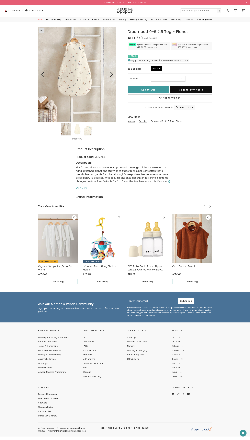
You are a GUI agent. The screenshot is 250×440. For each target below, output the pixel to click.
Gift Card (42, 403)
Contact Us (88, 342)
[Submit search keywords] (219, 11)
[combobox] (168, 79)
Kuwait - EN (177, 355)
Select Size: (134, 69)
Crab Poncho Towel (183, 266)
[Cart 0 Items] (243, 11)
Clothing (131, 337)
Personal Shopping (92, 376)
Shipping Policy (45, 407)
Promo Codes (45, 368)
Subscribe (186, 301)
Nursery (131, 346)
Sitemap (87, 372)
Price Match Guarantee (49, 350)
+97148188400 (148, 315)
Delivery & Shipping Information (53, 337)
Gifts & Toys (133, 359)
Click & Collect (45, 412)
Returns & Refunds (47, 342)
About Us (87, 355)
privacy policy (176, 310)
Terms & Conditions (48, 346)
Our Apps (42, 363)
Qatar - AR (177, 376)
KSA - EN (176, 363)
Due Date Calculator (93, 363)
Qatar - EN (177, 372)
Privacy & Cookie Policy (49, 355)
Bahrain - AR (178, 350)
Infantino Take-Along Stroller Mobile (99, 268)
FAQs (85, 346)
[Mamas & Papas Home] (125, 11)
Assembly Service (47, 359)
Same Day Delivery (47, 416)
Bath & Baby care (135, 355)
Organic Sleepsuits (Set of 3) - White (56, 268)
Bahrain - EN (178, 346)
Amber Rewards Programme (52, 372)
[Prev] (42, 74)
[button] (40, 19)
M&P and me (89, 359)
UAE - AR (176, 342)
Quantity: (133, 79)
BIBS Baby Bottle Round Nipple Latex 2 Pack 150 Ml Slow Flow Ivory (145, 268)
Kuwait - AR (177, 359)
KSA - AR (176, 368)
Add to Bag (58, 282)
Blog (85, 368)
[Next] (111, 74)
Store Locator (35, 10)
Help (85, 337)
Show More (81, 188)
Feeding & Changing (137, 350)
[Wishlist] (74, 217)
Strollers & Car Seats (137, 342)
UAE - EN (176, 337)
